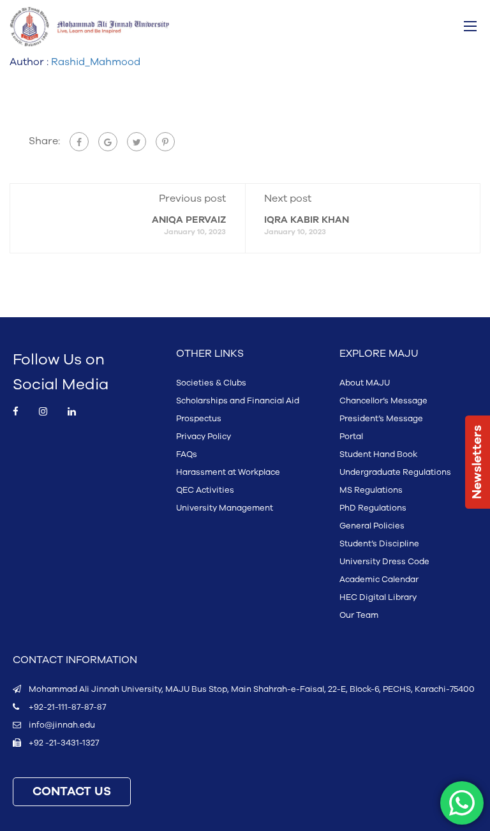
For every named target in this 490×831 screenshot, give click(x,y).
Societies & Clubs (211, 383)
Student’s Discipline (379, 544)
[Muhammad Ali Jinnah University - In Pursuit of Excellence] (89, 26)
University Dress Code (384, 561)
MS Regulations (371, 490)
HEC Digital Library (378, 597)
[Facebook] (79, 141)
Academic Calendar (379, 579)
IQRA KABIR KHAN (306, 220)
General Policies (372, 526)
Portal (351, 436)
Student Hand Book (378, 454)
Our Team (358, 615)
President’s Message (381, 418)
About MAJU (364, 383)
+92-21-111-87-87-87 (67, 707)
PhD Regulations (372, 508)
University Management (224, 508)
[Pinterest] (165, 141)
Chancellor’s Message (383, 401)
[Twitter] (136, 141)
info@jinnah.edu (62, 725)
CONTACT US (72, 792)
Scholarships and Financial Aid (237, 401)
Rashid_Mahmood (95, 62)
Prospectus (198, 418)
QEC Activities (205, 490)
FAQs (186, 454)
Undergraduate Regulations (395, 472)
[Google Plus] (107, 141)
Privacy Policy (203, 436)
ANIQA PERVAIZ (189, 220)
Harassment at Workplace (228, 472)
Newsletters (477, 462)
